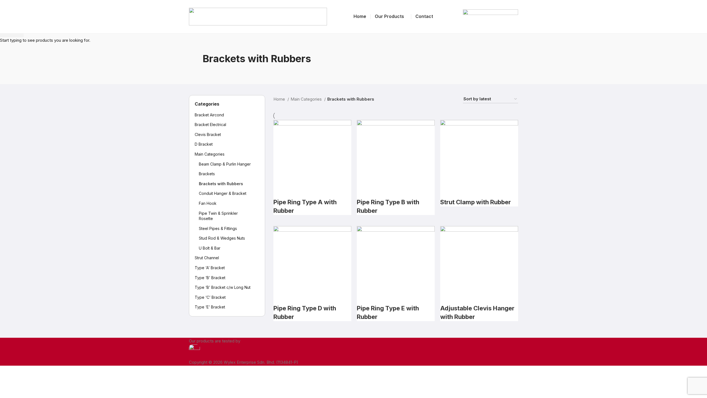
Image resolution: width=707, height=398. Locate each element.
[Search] (453, 16)
